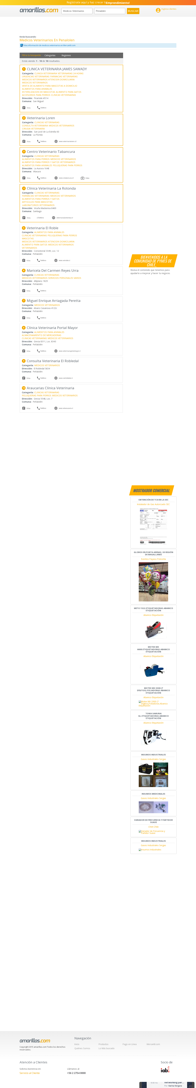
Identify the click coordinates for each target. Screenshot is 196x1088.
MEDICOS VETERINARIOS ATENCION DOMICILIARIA (48, 79)
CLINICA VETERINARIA (45, 73)
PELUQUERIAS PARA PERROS (67, 165)
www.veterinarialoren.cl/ (68, 141)
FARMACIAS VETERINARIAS (64, 76)
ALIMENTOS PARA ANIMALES (37, 88)
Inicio (76, 1044)
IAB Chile (165, 1069)
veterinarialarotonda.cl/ (65, 218)
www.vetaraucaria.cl (66, 408)
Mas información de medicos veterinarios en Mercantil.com (49, 45)
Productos (103, 1044)
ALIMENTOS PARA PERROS (36, 159)
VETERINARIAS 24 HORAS (70, 73)
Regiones (66, 55)
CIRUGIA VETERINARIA (33, 128)
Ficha (28, 108)
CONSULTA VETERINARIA (35, 125)
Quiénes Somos (82, 1048)
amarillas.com (39, 10)
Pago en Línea (130, 1044)
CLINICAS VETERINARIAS (63, 94)
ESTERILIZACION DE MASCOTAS (38, 91)
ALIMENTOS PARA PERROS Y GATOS (40, 162)
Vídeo (87, 178)
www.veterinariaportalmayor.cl (70, 351)
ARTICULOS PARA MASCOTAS (37, 201)
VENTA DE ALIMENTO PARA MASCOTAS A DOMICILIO (49, 85)
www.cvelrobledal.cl (66, 378)
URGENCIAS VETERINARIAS (35, 76)
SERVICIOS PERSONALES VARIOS (64, 277)
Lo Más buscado (107, 1048)
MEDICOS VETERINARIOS (35, 82)
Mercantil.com (153, 1044)
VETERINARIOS (67, 162)
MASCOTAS (28, 238)
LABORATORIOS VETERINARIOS (38, 205)
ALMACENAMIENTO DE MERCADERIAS (41, 335)
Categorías (50, 55)
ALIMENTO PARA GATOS (68, 91)
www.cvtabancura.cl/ (66, 178)
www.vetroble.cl (64, 260)
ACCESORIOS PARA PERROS (36, 94)
